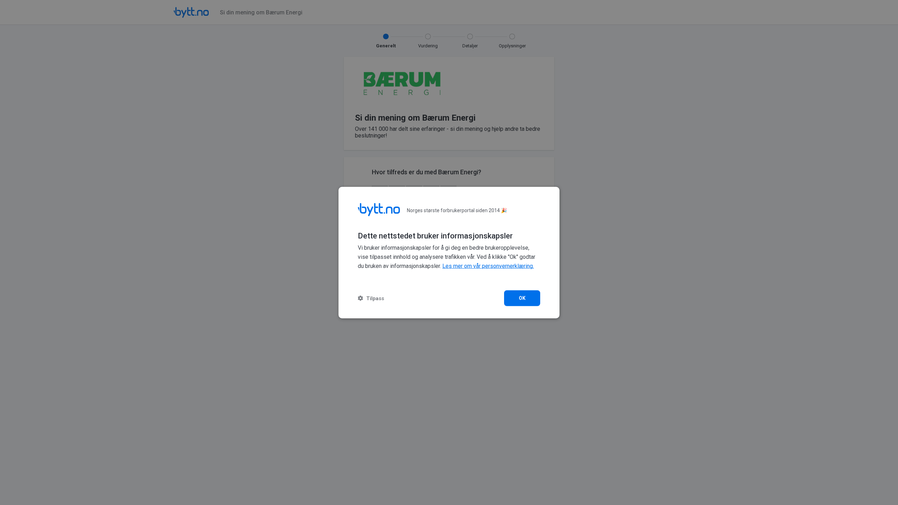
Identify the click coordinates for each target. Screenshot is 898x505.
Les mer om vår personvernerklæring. (488, 266)
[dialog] (449, 252)
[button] (371, 298)
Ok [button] (522, 298)
